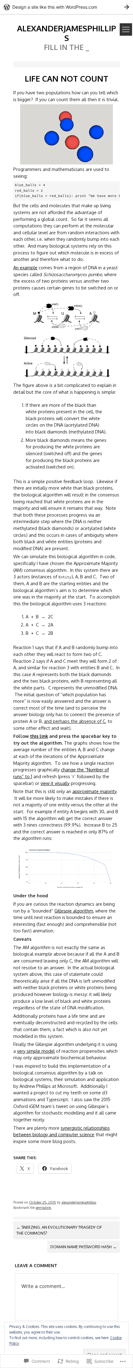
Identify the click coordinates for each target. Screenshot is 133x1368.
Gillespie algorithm (73, 910)
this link (39, 736)
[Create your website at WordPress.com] (66, 7)
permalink (43, 1207)
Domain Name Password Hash (83, 1246)
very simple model (36, 1051)
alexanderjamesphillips (66, 33)
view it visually (55, 783)
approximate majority (94, 791)
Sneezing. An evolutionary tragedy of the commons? (59, 1230)
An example (25, 267)
